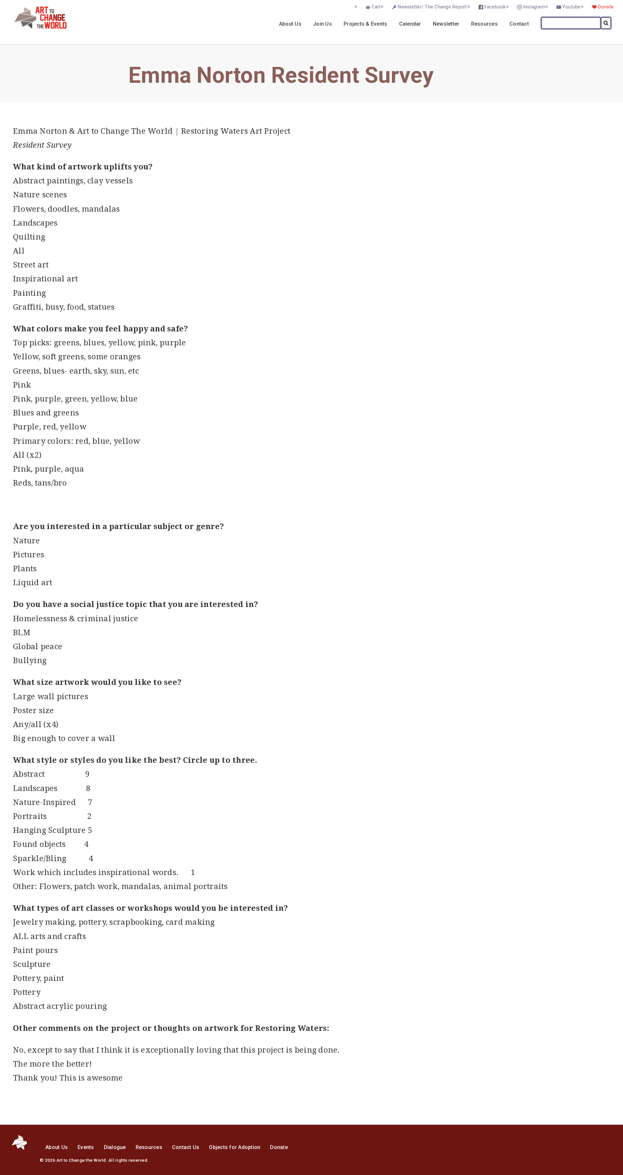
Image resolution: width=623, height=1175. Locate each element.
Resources (484, 24)
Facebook (495, 7)
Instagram (534, 7)
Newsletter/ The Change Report (432, 7)
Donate (606, 7)
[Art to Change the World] (36, 27)
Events (86, 1147)
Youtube (571, 7)
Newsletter (446, 24)
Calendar (410, 24)
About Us (290, 24)
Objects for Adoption (234, 1147)
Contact (519, 24)
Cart (376, 7)
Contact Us (186, 1147)
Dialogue (115, 1147)
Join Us (322, 24)
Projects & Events (365, 24)
